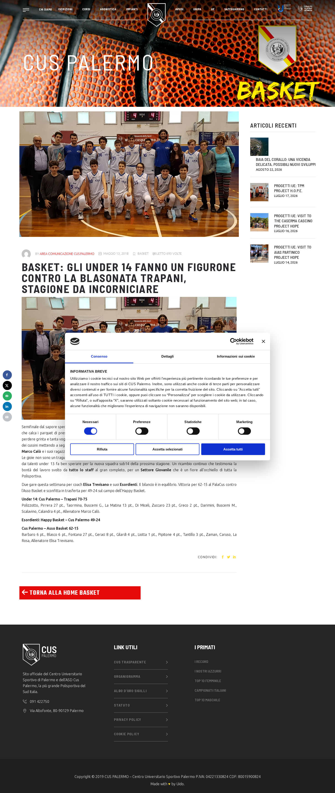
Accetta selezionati (167, 449)
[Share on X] (7, 385)
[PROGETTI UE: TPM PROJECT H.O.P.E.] (259, 192)
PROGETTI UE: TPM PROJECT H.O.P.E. (289, 188)
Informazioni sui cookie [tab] (236, 356)
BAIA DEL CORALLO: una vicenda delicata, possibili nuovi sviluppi (286, 162)
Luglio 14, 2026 (286, 262)
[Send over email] (7, 395)
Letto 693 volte (169, 253)
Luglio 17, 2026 (286, 196)
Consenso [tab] (99, 356)
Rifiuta (102, 449)
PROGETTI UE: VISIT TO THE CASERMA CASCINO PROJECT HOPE (293, 220)
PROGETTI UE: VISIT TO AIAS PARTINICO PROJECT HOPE (292, 252)
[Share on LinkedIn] (7, 406)
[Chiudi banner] (263, 341)
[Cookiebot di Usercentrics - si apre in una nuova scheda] (233, 341)
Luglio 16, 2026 (286, 231)
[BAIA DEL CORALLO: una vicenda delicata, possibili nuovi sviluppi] (259, 147)
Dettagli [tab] (167, 356)
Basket (143, 253)
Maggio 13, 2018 (116, 253)
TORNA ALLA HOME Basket (64, 593)
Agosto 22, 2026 (269, 169)
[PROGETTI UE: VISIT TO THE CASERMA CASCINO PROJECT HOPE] (259, 222)
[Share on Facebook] (7, 374)
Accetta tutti (233, 449)
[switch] (141, 431)
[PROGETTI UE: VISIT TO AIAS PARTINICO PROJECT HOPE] (259, 253)
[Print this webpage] (7, 416)
